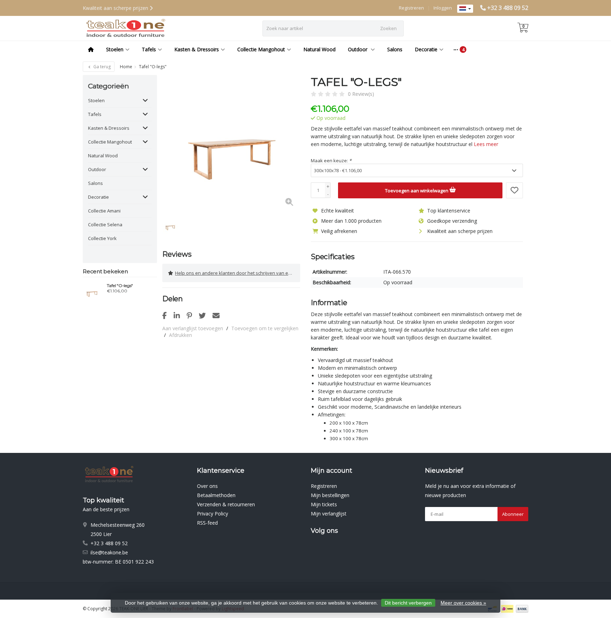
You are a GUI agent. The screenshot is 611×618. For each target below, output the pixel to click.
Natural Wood (319, 49)
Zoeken (388, 28)
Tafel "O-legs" (120, 285)
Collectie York (102, 238)
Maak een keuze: (331, 160)
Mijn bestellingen (330, 495)
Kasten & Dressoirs (196, 49)
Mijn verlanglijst (329, 513)
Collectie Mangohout (261, 49)
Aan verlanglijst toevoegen (192, 328)
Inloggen (442, 8)
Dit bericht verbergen (408, 603)
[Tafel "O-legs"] (92, 292)
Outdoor (358, 49)
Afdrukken (180, 335)
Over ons (207, 486)
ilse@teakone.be (109, 552)
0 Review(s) (361, 94)
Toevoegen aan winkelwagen (417, 190)
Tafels (149, 49)
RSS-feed (207, 522)
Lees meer (486, 144)
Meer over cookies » (463, 603)
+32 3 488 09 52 (507, 8)
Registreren (411, 8)
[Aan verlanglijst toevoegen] (514, 190)
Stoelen (114, 49)
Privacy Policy (212, 513)
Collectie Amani (104, 211)
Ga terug (101, 67)
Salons (394, 49)
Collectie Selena (105, 224)
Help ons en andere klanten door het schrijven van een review (237, 273)
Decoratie (426, 49)
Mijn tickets (324, 504)
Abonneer (513, 514)
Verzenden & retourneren (226, 504)
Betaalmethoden (216, 495)
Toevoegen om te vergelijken (264, 328)
